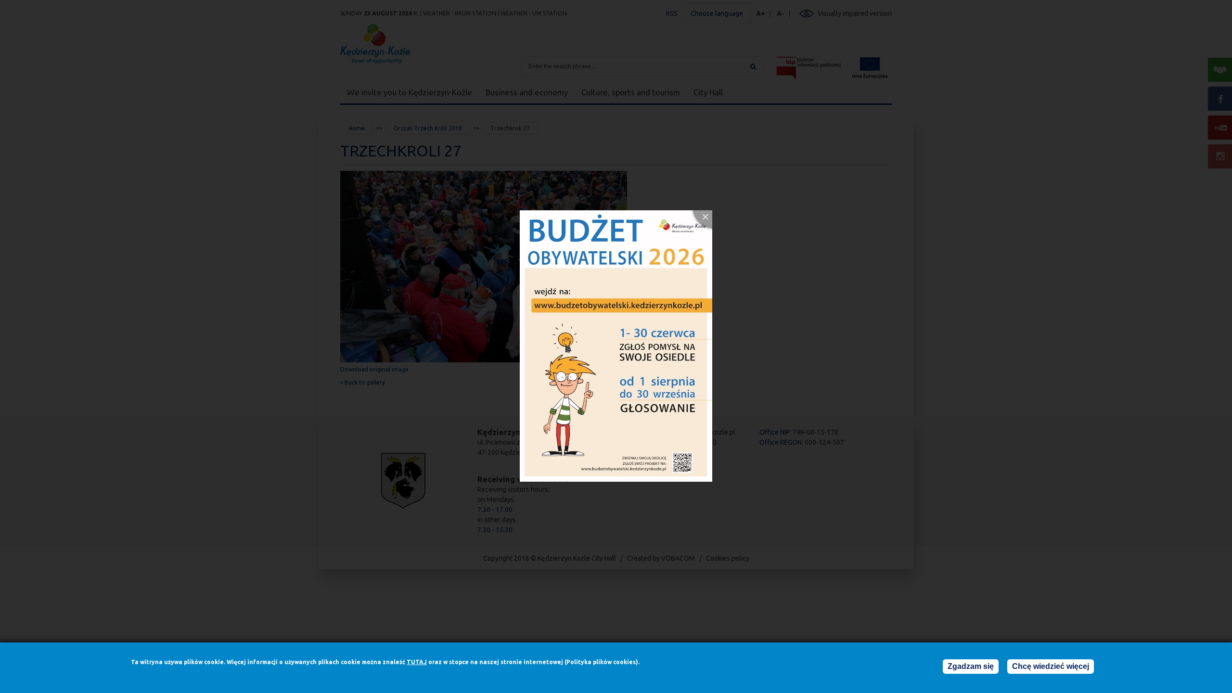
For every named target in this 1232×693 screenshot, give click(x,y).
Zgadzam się (971, 666)
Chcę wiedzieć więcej (1050, 666)
